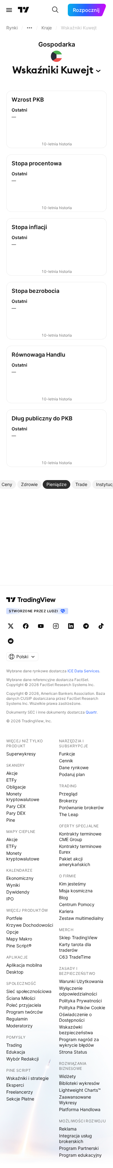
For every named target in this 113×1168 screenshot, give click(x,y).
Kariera (66, 911)
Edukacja (15, 1052)
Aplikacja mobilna (24, 965)
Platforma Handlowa (79, 1109)
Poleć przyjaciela (23, 1005)
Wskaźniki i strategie (27, 1078)
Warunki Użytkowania (81, 981)
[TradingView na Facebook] (25, 626)
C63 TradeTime (75, 957)
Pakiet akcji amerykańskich (74, 861)
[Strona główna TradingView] (23, 10)
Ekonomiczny (20, 878)
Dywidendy (18, 892)
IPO (10, 898)
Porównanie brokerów (81, 807)
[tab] (29, 484)
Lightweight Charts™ (80, 1090)
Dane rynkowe (74, 767)
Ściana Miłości (20, 998)
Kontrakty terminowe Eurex (80, 849)
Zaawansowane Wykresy (75, 1099)
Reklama (68, 1128)
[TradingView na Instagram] (55, 626)
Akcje (12, 773)
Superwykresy (21, 753)
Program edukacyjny (80, 1155)
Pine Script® (18, 945)
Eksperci (15, 1085)
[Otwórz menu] (9, 10)
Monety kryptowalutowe (22, 796)
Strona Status (73, 1052)
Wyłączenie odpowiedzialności (78, 990)
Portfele (14, 918)
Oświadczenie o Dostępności (75, 1017)
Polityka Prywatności (80, 1000)
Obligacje (16, 787)
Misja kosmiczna (76, 890)
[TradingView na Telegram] (86, 626)
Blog (63, 897)
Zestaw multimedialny (81, 918)
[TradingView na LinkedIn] (71, 626)
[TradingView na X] (10, 626)
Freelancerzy (19, 1092)
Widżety (67, 1076)
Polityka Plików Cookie (82, 1007)
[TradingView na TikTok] (101, 626)
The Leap (68, 814)
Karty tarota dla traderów (75, 947)
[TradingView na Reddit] (10, 641)
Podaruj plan (72, 774)
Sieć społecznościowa (28, 991)
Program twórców (24, 1012)
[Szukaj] (55, 10)
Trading (14, 1045)
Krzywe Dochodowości (29, 925)
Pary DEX (15, 813)
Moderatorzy (19, 1025)
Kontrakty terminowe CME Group (80, 836)
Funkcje (67, 753)
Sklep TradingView (78, 937)
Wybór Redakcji (22, 1058)
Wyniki (13, 885)
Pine (10, 820)
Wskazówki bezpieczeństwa (76, 1029)
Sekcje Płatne (20, 1098)
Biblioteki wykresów (79, 1083)
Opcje (12, 932)
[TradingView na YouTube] (40, 626)
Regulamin (17, 1018)
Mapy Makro (19, 938)
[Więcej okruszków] (29, 28)
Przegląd (68, 793)
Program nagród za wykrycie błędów (79, 1042)
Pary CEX (15, 806)
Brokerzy (68, 800)
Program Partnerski (79, 1148)
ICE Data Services (83, 671)
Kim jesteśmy (72, 883)
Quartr (91, 712)
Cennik (66, 760)
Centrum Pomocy (76, 904)
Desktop (15, 972)
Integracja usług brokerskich (75, 1138)
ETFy (11, 780)
